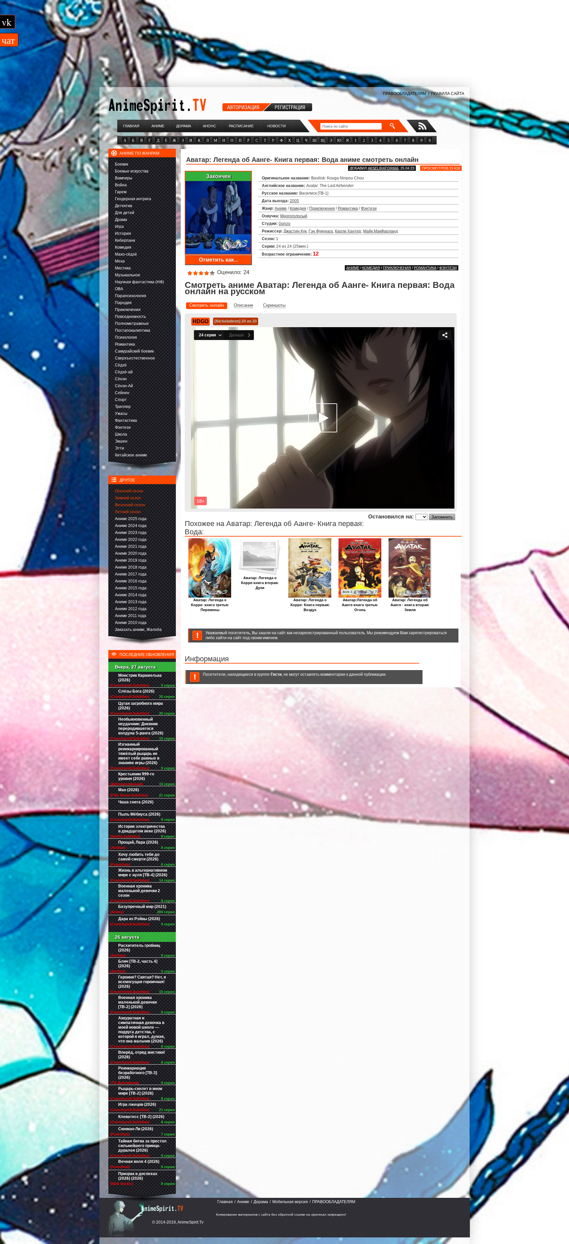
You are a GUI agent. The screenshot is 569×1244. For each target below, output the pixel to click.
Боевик (121, 164)
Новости (276, 126)
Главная (131, 126)
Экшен (121, 441)
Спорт (121, 399)
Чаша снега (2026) (135, 802)
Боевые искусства (132, 171)
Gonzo (284, 223)
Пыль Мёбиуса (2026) (139, 814)
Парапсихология (130, 296)
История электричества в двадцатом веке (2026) (142, 828)
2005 (294, 201)
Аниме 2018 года (131, 567)
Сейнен (122, 392)
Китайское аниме (131, 455)
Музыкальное (127, 275)
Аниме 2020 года (131, 553)
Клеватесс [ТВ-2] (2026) (141, 1116)
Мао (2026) (128, 790)
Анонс (209, 126)
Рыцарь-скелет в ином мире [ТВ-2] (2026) (140, 1091)
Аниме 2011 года (130, 615)
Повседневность (130, 316)
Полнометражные (132, 323)
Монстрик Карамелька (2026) (140, 677)
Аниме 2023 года (131, 532)
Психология (126, 337)
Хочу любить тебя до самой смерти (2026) (138, 856)
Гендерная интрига (133, 199)
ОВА (119, 289)
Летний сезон (128, 512)
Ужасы (121, 413)
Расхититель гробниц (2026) (139, 947)
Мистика (123, 268)
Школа (121, 434)
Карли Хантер (348, 231)
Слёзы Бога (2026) (136, 691)
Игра (119, 226)
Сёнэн (121, 379)
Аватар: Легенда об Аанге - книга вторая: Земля (410, 605)
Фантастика (126, 420)
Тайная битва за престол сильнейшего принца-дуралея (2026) (142, 1146)
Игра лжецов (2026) (137, 1104)
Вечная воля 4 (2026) (138, 1161)
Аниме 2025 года (131, 518)
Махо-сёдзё (126, 254)
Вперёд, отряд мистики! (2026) (141, 1054)
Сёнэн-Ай (124, 386)
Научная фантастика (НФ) (139, 282)
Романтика (125, 344)
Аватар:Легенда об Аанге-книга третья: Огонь (360, 605)
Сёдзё (121, 365)
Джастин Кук (295, 231)
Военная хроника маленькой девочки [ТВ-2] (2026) (137, 1002)
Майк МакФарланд (380, 231)
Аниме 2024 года (131, 525)
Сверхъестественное (135, 358)
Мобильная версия (290, 1201)
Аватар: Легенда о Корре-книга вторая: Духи (260, 583)
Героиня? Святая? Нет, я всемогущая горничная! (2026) (142, 982)
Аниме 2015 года (131, 588)
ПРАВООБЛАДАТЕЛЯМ (404, 93)
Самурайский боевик (134, 351)
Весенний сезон (130, 505)
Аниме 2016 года (131, 581)
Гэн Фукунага (321, 231)
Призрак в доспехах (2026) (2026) (137, 1176)
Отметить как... (218, 260)
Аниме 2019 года (131, 560)
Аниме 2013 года (131, 602)
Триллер (123, 406)
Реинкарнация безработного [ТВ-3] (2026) (137, 1073)
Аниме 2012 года (131, 608)
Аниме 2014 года (131, 595)
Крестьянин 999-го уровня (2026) (136, 776)
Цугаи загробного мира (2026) (140, 705)
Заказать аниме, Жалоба (138, 629)
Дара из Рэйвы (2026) (139, 919)
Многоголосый (293, 216)
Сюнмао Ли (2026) (135, 1129)
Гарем (120, 192)
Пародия (123, 302)
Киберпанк (125, 240)
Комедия (123, 247)
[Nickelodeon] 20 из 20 (235, 321)
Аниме (157, 126)
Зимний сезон (128, 498)
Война (121, 185)
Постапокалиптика (132, 330)
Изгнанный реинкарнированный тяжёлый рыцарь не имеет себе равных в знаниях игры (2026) (138, 753)
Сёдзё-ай (124, 372)
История (123, 233)
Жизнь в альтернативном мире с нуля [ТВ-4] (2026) (142, 872)
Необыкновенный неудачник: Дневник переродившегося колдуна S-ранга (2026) (140, 726)
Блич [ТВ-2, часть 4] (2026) (137, 963)
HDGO (200, 321)
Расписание (241, 126)
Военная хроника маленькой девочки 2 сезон (139, 891)
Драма (121, 219)
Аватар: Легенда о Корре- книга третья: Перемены (210, 605)
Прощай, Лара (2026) (138, 842)
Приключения (128, 309)
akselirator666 (383, 168)
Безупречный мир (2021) (142, 906)
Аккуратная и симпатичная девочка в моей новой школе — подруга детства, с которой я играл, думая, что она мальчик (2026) (141, 1029)
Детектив (123, 205)
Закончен (218, 176)
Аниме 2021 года (131, 546)
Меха (120, 261)
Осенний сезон (129, 491)
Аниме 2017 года (131, 574)
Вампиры (123, 178)
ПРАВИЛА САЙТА (447, 93)
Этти (119, 448)
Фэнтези (123, 427)
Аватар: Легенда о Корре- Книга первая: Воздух (310, 605)
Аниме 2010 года (131, 622)
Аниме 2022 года (131, 539)
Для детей (124, 212)
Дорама (183, 126)
